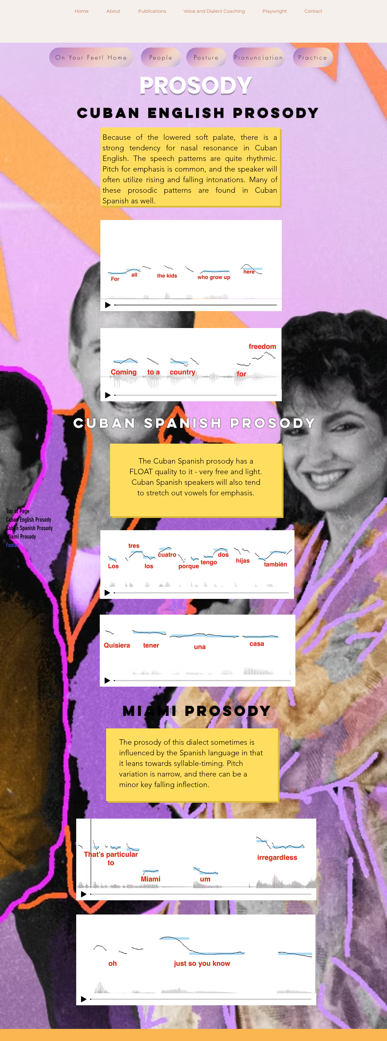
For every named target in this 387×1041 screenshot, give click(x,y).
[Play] (108, 305)
